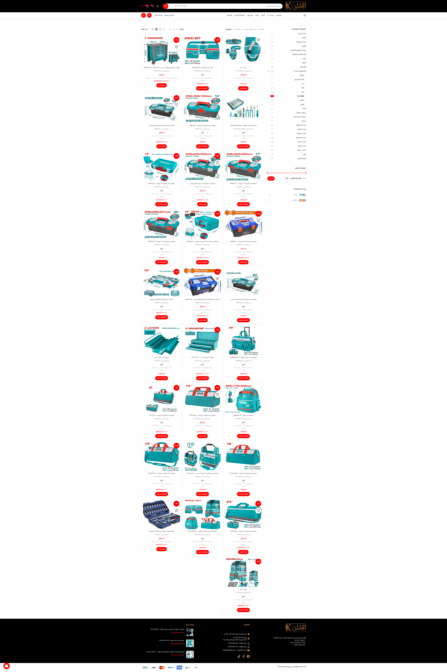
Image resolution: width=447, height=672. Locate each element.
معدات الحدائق (301, 125)
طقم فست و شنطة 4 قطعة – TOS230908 (202, 531)
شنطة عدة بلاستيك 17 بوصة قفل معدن (202, 183)
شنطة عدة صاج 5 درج (161, 357)
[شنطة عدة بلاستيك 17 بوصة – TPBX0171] (243, 166)
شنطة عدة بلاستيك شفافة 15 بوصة (161, 299)
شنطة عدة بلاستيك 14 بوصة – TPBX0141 (202, 125)
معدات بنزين (302, 33)
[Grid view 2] (160, 29)
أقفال (304, 62)
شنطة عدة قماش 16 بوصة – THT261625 (243, 473)
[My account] (157, 6)
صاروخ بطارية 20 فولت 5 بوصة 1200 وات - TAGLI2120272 (165, 652)
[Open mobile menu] (304, 15)
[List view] (164, 29)
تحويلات (301, 75)
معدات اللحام (301, 129)
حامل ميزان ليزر (299, 79)
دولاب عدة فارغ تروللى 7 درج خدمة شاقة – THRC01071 (162, 67)
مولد (304, 154)
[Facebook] (248, 656)
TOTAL (243, 81)
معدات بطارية (301, 133)
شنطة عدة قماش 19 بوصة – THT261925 (161, 473)
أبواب (304, 58)
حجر (303, 83)
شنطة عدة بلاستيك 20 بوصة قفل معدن (243, 299)
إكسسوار (303, 67)
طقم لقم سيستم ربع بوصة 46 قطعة (161, 531)
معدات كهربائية (301, 137)
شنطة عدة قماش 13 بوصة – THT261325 (202, 415)
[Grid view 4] (152, 29)
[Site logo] (295, 6)
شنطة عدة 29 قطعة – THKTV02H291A (243, 125)
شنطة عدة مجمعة (300, 117)
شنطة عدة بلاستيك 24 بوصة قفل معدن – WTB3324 (202, 299)
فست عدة (243, 589)
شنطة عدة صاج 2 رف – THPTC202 (202, 357)
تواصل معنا (158, 15)
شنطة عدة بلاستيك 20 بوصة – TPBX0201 (161, 241)
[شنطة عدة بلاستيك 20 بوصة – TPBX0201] (161, 224)
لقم (303, 87)
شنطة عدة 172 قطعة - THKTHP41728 (171, 640)
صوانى (302, 100)
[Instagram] (243, 656)
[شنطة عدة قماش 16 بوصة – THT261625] (243, 456)
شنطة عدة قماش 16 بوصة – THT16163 (161, 415)
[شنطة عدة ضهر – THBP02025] (243, 398)
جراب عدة (243, 67)
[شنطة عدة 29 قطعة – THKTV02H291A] (243, 108)
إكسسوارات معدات (300, 71)
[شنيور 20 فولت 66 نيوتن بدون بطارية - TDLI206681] (190, 632)
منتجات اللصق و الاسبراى (298, 50)
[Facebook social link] (149, 15)
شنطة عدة (300, 96)
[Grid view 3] (156, 29)
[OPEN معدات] (268, 15)
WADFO (243, 255)
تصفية (271, 178)
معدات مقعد (301, 142)
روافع (304, 46)
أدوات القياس (301, 158)
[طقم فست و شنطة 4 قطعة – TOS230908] (202, 514)
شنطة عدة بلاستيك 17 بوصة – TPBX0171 (243, 183)
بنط (303, 92)
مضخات (303, 121)
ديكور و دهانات (301, 112)
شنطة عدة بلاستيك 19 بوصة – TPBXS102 (161, 183)
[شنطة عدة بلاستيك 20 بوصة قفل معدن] (243, 282)
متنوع (302, 104)
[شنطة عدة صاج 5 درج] (161, 340)
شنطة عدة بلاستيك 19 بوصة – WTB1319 (243, 241)
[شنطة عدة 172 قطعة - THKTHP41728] (190, 643)
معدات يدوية (301, 150)
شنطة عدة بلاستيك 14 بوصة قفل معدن (161, 125)
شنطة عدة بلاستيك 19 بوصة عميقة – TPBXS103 (202, 241)
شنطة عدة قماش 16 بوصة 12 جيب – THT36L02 (202, 473)
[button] (202, 88)
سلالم (304, 37)
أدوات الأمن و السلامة (299, 54)
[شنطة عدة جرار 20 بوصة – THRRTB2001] (243, 340)
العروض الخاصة (169, 15)
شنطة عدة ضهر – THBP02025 (243, 415)
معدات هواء (302, 146)
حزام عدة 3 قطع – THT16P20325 (202, 67)
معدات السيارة (301, 42)
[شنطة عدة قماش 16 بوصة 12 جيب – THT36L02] (202, 456)
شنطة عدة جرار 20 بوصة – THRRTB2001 (243, 357)
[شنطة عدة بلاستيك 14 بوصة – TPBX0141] (202, 108)
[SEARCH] (165, 6)
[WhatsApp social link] (143, 15)
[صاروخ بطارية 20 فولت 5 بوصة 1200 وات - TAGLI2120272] (190, 654)
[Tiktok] (239, 656)
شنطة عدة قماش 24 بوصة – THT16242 (243, 531)
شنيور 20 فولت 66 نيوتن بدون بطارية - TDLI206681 (167, 629)
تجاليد (304, 108)
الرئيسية (261, 29)
